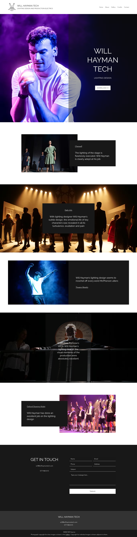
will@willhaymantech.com (44, 466)
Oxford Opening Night (36, 406)
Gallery (68, 534)
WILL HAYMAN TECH (28, 5)
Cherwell (78, 146)
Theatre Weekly (82, 287)
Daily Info (68, 210)
